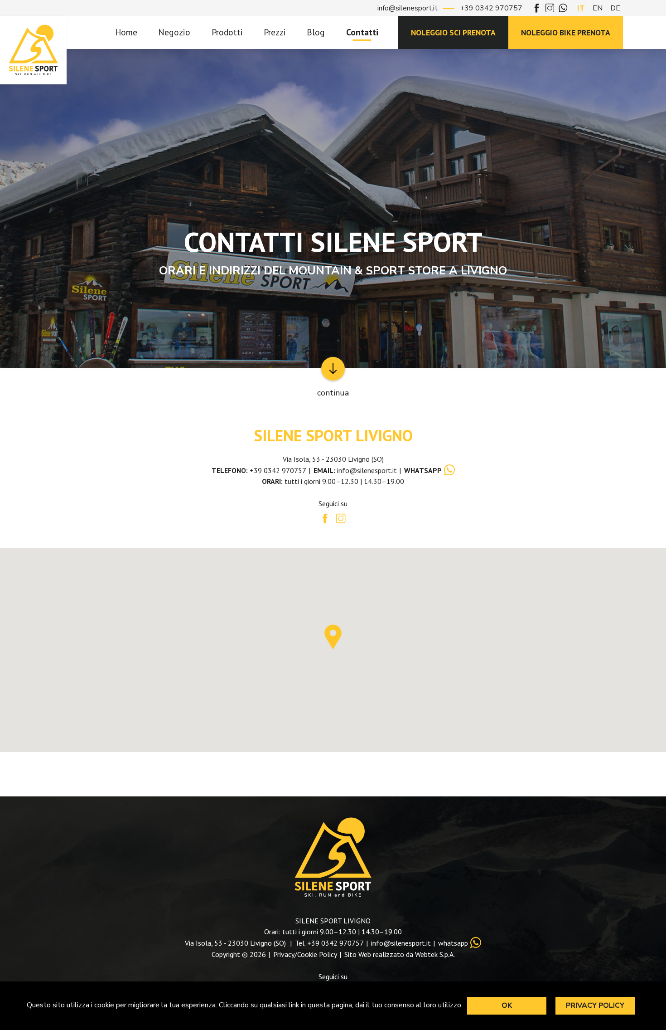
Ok (507, 1005)
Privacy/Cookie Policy (305, 954)
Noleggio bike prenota (565, 32)
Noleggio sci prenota (453, 32)
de (615, 8)
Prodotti (227, 32)
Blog (316, 32)
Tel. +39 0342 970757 (329, 942)
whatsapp (453, 942)
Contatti (362, 32)
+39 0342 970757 (491, 8)
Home (126, 32)
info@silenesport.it (407, 8)
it (581, 8)
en (598, 8)
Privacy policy (595, 1005)
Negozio (174, 32)
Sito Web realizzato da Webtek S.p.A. (399, 954)
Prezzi (275, 32)
